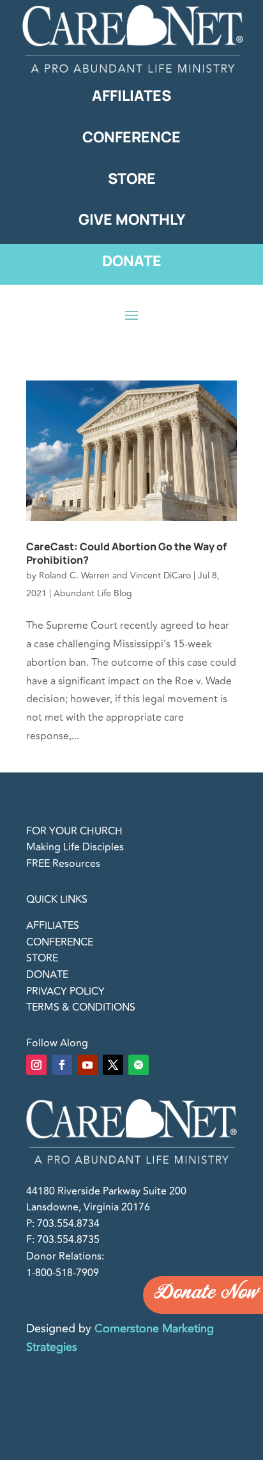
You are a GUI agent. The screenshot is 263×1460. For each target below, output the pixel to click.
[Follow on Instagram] (36, 1065)
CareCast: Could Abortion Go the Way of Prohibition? (126, 553)
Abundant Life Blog (93, 593)
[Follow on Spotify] (138, 1065)
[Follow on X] (113, 1065)
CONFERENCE (59, 942)
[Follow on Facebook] (62, 1065)
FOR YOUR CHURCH (74, 831)
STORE (42, 958)
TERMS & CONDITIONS (80, 1007)
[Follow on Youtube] (87, 1065)
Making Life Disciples (75, 847)
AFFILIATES (52, 925)
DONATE (47, 974)
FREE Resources (63, 863)
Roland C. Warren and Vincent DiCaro (115, 575)
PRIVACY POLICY (65, 991)
